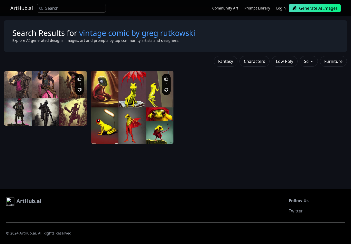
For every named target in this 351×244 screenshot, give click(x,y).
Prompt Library (257, 8)
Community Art (225, 8)
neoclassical (43, 118)
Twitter (296, 211)
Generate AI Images (318, 8)
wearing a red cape (145, 131)
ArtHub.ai (21, 8)
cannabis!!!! (155, 136)
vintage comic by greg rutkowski (120, 136)
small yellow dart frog (113, 131)
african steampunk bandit (29, 113)
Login (281, 8)
